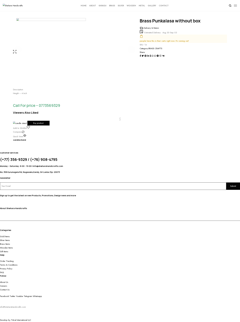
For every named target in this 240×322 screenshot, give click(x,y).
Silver (121, 6)
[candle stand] (20, 123)
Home (84, 6)
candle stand (19, 140)
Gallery (152, 6)
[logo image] (13, 5)
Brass (112, 6)
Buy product (38, 123)
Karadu (102, 6)
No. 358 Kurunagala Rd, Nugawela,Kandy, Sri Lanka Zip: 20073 (30, 172)
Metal (142, 6)
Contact (164, 6)
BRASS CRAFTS (155, 48)
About (92, 6)
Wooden (131, 6)
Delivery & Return (151, 28)
